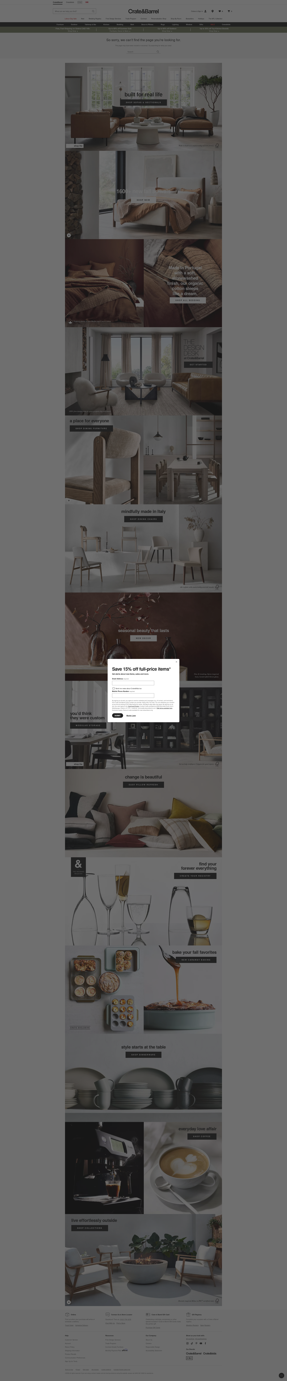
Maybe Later (131, 715)
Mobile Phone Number (123, 691)
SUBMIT (118, 715)
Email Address (120, 678)
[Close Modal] (176, 661)
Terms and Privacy (133, 706)
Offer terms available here (164, 708)
